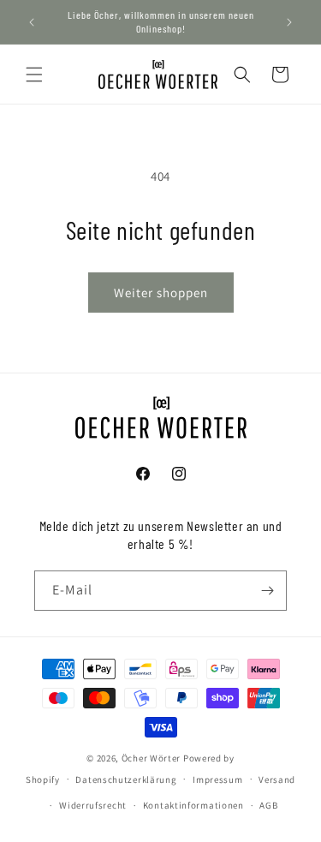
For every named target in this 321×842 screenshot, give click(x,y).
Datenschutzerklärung (125, 779)
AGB (268, 805)
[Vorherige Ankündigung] (32, 22)
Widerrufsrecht (93, 805)
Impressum (217, 779)
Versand (277, 779)
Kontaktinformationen (193, 805)
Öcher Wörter (151, 758)
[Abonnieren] (267, 590)
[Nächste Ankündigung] (289, 22)
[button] (34, 74)
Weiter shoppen (161, 292)
